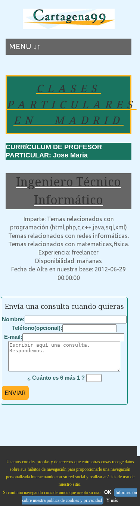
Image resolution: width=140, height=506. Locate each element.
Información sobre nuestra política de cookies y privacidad (79, 496)
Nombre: (13, 319)
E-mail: (13, 337)
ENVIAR (15, 392)
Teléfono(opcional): (37, 328)
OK (107, 492)
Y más (112, 500)
